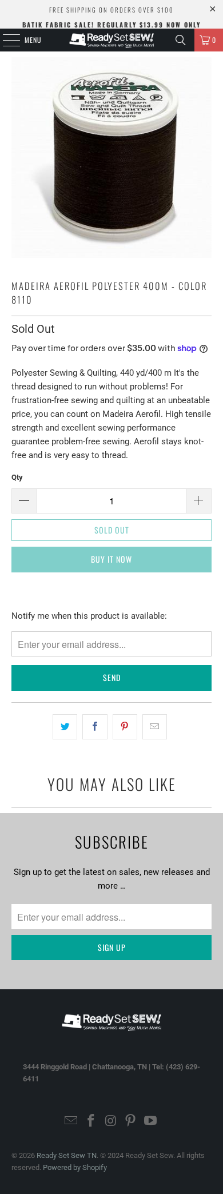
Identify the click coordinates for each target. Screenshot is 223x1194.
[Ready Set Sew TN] (112, 40)
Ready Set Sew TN (67, 1155)
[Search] (181, 40)
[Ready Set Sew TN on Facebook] (90, 1121)
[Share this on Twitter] (65, 726)
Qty (17, 477)
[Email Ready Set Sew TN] (71, 1121)
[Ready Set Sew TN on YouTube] (151, 1121)
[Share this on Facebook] (94, 726)
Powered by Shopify (75, 1167)
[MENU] (5, 40)
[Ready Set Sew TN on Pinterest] (131, 1121)
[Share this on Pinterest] (125, 726)
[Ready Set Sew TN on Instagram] (111, 1121)
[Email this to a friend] (154, 726)
